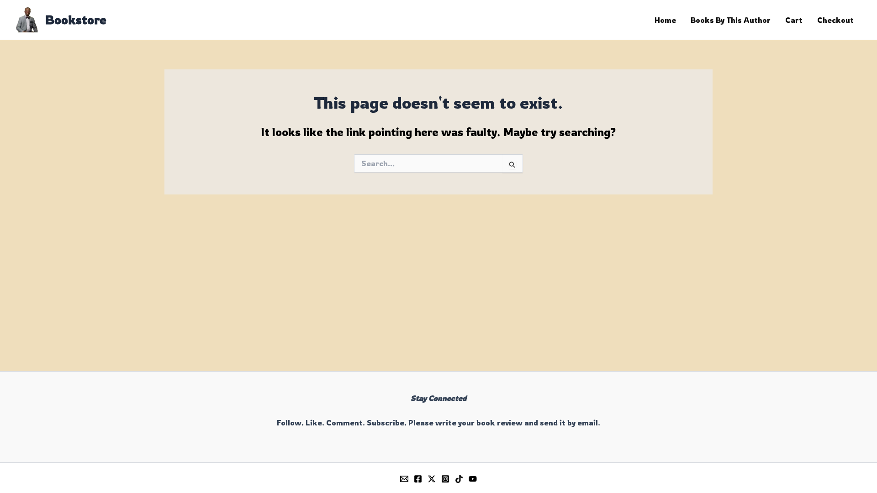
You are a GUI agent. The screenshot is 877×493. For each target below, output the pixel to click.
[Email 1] (404, 479)
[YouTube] (473, 479)
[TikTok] (459, 479)
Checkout (835, 20)
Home (665, 20)
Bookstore (75, 19)
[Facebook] (418, 479)
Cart (794, 20)
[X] (432, 479)
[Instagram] (445, 479)
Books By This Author (731, 20)
